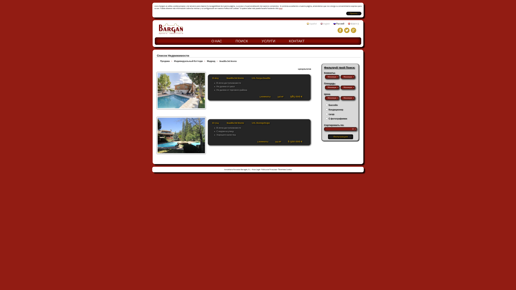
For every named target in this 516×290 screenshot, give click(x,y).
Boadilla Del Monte (228, 61)
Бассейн (333, 105)
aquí (280, 8)
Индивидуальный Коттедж (188, 61)
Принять (353, 13)
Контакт (297, 41)
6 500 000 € (295, 141)
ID (215, 78)
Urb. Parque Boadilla (261, 78)
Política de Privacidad (269, 170)
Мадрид (211, 61)
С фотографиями (338, 118)
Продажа (165, 61)
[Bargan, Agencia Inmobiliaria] (171, 33)
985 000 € (296, 96)
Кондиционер (336, 109)
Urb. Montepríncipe (261, 123)
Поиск (242, 41)
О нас (216, 41)
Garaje (331, 114)
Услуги (268, 41)
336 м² (280, 96)
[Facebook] (340, 30)
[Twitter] (347, 30)
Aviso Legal (256, 170)
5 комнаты (265, 96)
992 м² (278, 141)
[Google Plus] (353, 30)
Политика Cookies (285, 170)
